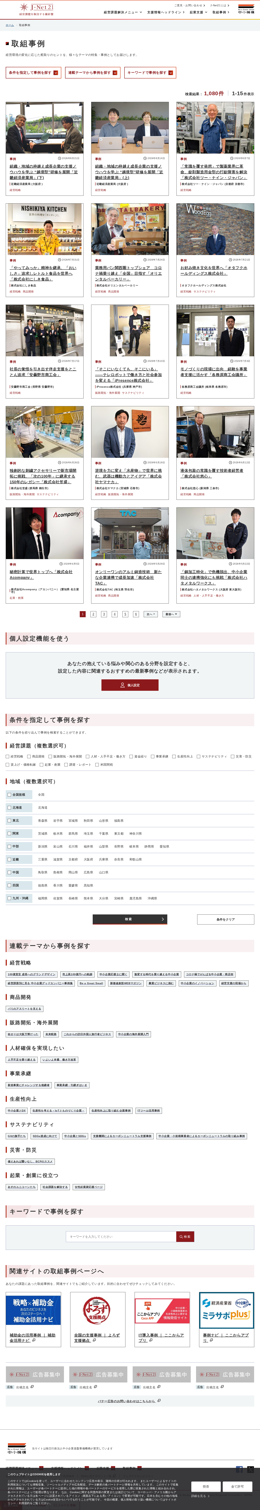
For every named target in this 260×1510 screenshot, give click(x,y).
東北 (16, 820)
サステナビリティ (214, 756)
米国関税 (106, 764)
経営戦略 (17, 756)
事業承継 (162, 756)
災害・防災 (244, 756)
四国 (16, 885)
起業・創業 (53, 764)
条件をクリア (226, 919)
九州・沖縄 (20, 898)
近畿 (16, 859)
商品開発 (38, 756)
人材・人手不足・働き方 (108, 756)
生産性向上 (185, 756)
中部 (16, 846)
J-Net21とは (218, 5)
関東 (16, 833)
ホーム (10, 25)
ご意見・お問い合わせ (188, 5)
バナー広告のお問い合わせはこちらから (127, 1401)
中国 (16, 872)
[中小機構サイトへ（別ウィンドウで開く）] (246, 9)
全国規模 (19, 794)
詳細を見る (198, 1495)
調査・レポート (80, 764)
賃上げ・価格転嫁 (23, 764)
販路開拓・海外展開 (67, 756)
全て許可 (237, 1486)
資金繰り (140, 756)
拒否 (206, 1486)
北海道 (17, 807)
